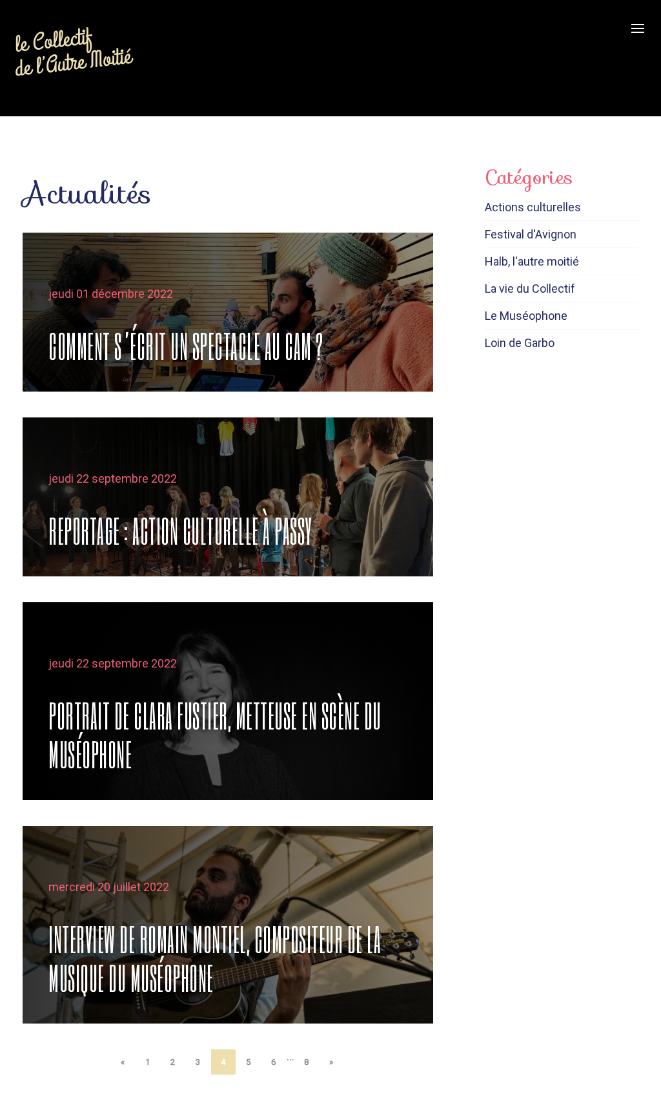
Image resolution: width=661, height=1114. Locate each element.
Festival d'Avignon (530, 234)
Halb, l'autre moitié (532, 261)
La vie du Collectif (530, 288)
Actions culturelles (533, 207)
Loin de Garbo (519, 343)
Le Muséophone (526, 315)
